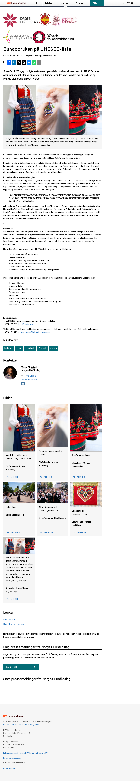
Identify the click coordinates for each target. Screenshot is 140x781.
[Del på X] (19, 62)
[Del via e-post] (39, 62)
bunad (18, 348)
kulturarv (8, 348)
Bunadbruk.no (9, 619)
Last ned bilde (13, 477)
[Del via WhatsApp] (34, 62)
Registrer (11, 667)
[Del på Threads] (24, 62)
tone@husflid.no (25, 324)
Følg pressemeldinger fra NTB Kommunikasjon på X (25, 753)
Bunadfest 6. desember (14, 624)
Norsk (5, 768)
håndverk (42, 348)
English (12, 768)
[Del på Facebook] (9, 62)
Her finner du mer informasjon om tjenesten (22, 724)
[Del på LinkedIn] (14, 62)
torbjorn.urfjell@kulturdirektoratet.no (34, 332)
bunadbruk (30, 348)
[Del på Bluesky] (29, 62)
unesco (53, 348)
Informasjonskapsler (12, 758)
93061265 (31, 376)
